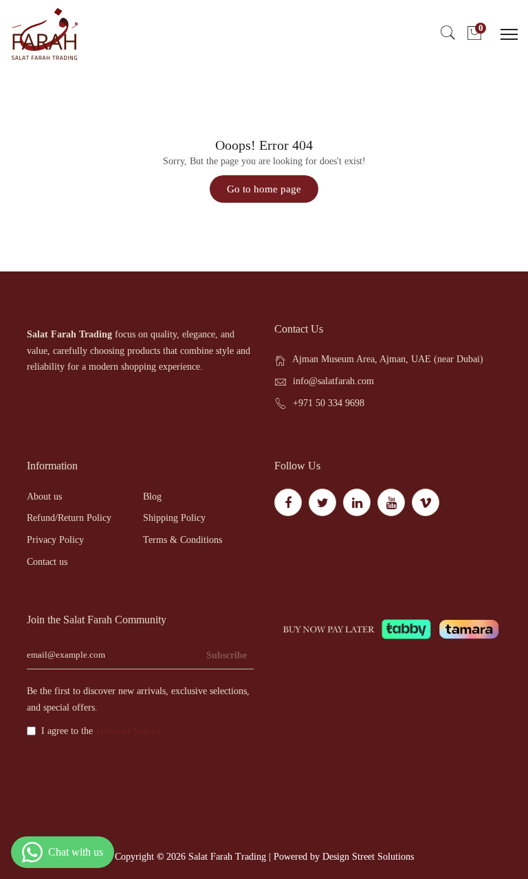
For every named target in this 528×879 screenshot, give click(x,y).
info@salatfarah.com (333, 381)
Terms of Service (129, 731)
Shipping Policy (174, 518)
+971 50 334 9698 (328, 403)
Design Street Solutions (368, 857)
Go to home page (264, 188)
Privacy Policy (55, 540)
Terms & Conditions (182, 540)
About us (44, 496)
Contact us (47, 562)
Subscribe (226, 655)
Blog (152, 496)
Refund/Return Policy (69, 518)
